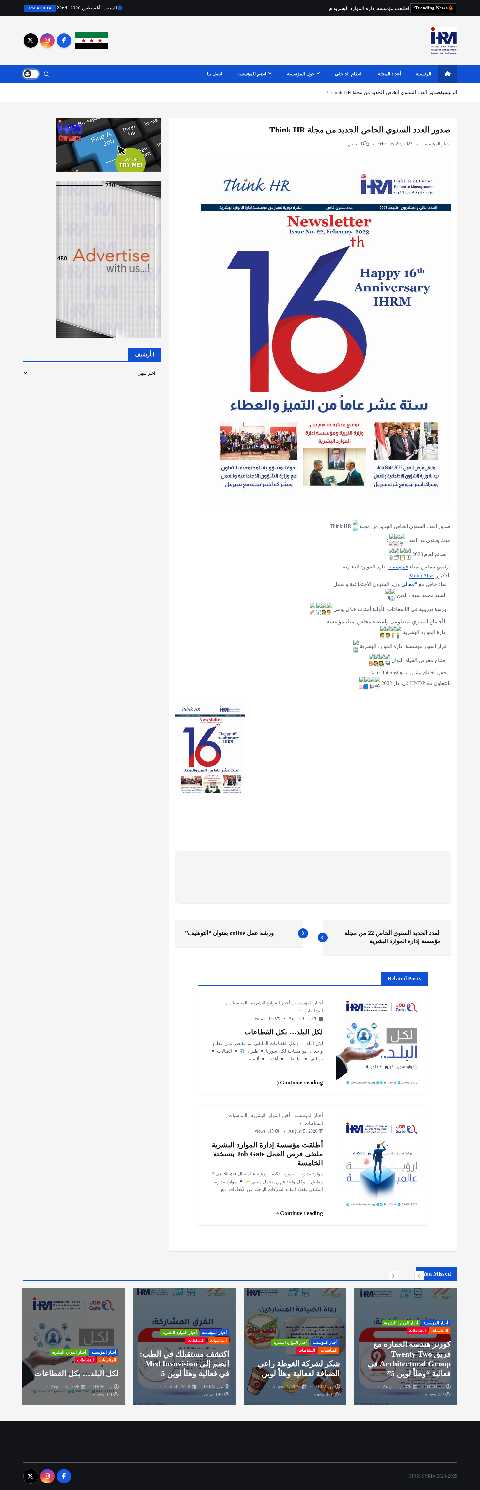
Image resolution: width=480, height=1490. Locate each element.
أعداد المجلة (389, 73)
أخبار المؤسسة (436, 143)
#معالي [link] (409, 584)
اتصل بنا (214, 73)
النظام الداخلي (349, 73)
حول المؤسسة (301, 73)
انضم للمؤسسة (251, 73)
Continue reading (301, 1082)
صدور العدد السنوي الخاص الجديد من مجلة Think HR (385, 92)
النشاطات (314, 1010)
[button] (419, 1275)
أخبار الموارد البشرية (270, 1003)
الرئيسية (423, 73)
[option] (405, 1346)
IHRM (431, 1386)
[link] (421, 575)
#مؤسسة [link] (398, 566)
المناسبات (238, 1003)
